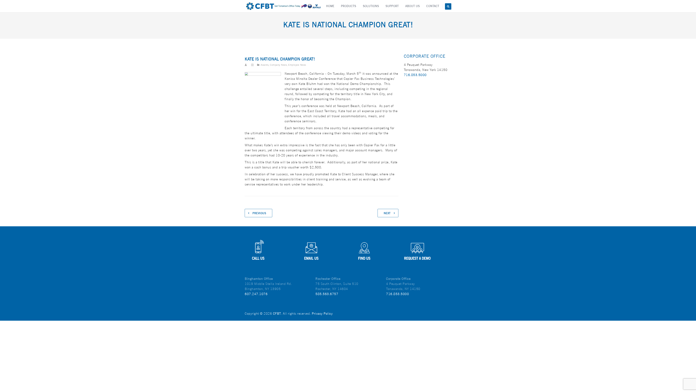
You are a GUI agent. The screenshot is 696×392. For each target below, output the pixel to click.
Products (348, 6)
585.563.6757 (326, 294)
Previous (259, 213)
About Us (412, 6)
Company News (278, 65)
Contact (432, 6)
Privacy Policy (322, 313)
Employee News (297, 65)
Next (387, 213)
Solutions (371, 6)
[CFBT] (283, 6)
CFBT (277, 313)
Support (392, 6)
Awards (265, 65)
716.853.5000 (415, 75)
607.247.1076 (256, 294)
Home (330, 6)
